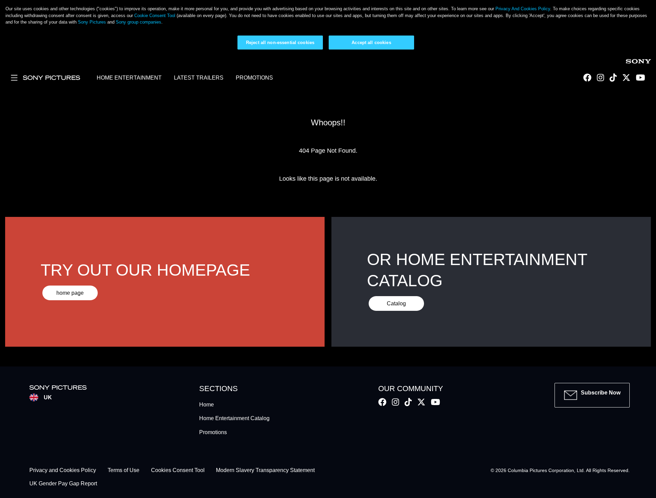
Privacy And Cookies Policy (522, 8)
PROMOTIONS (254, 78)
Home (206, 404)
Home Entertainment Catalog (234, 418)
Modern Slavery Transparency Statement (265, 470)
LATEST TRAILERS (198, 78)
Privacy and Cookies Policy (62, 470)
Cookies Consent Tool (178, 470)
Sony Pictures (92, 22)
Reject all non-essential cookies (280, 42)
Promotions (213, 432)
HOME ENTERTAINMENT (129, 78)
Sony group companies (138, 22)
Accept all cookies (371, 42)
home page (70, 293)
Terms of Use (123, 470)
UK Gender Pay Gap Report (63, 483)
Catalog (396, 303)
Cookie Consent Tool (154, 15)
